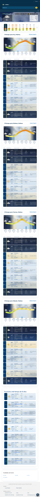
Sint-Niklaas (5, 477)
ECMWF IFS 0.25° (8, 492)
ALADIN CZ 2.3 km (19, 494)
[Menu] (38, 11)
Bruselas (4, 475)
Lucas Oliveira (7, 487)
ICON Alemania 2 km (31, 494)
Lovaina (28, 475)
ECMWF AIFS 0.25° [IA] (9, 494)
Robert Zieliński (19, 487)
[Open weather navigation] (37, 494)
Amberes (16, 475)
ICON (17, 492)
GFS (28, 492)
